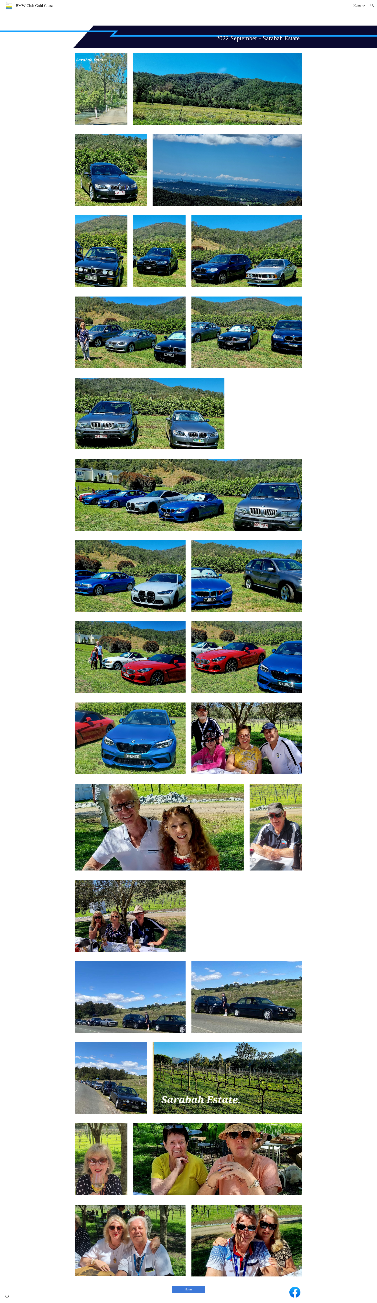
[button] (372, 5)
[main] (188, 37)
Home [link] (357, 5)
